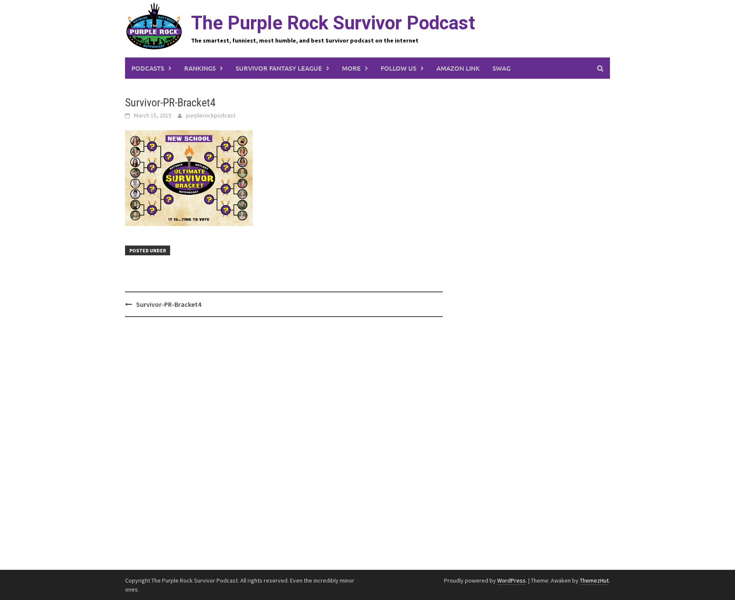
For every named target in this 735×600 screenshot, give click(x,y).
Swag (501, 68)
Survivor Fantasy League (279, 68)
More (351, 68)
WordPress (511, 580)
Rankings (200, 68)
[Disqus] (284, 443)
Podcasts (147, 68)
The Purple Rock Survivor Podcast (333, 23)
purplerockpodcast (210, 115)
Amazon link (458, 68)
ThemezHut (594, 580)
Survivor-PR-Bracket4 (168, 304)
